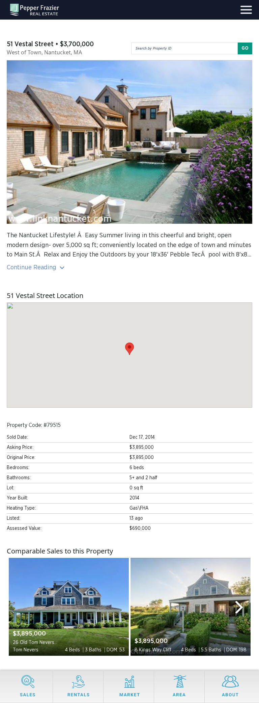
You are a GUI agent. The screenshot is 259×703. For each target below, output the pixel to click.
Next (242, 607)
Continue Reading (32, 267)
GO (245, 48)
